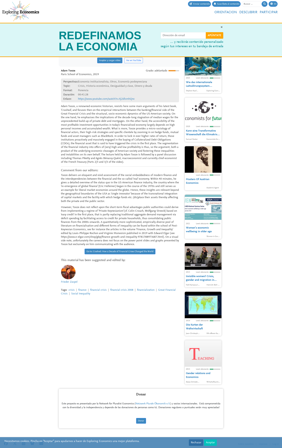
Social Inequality (80, 293)
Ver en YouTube (133, 60)
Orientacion (225, 12)
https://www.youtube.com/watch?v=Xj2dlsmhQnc (106, 99)
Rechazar (196, 442)
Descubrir (248, 12)
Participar (269, 12)
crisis (72, 290)
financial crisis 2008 (121, 290)
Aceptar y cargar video (109, 60)
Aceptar (210, 442)
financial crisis (98, 290)
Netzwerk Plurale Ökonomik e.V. (152, 403)
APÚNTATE (214, 35)
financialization (146, 290)
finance (82, 290)
